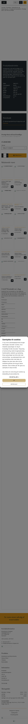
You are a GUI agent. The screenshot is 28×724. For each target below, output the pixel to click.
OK (14, 380)
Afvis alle (14, 384)
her (18, 374)
